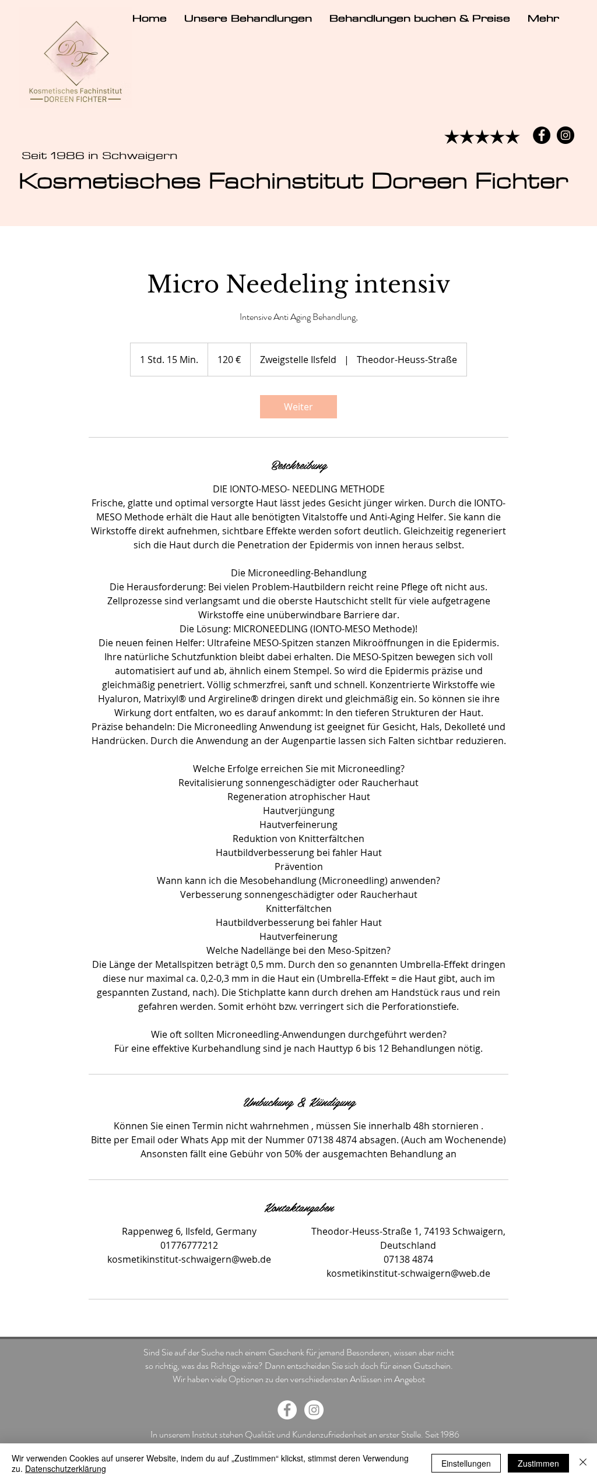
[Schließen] (583, 1463)
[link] (298, 406)
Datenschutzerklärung (65, 1468)
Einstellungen (466, 1463)
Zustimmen (538, 1463)
